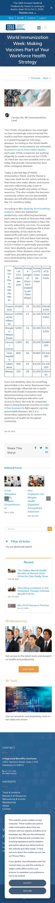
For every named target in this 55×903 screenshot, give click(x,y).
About (5, 805)
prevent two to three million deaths (26, 149)
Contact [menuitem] (31, 18)
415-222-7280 (10, 771)
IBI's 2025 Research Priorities (33, 605)
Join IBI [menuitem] (20, 18)
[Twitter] (41, 448)
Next (45, 78)
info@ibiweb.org (10, 773)
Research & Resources (14, 795)
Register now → (27, 12)
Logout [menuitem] (42, 18)
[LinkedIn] (47, 448)
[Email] (46, 452)
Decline (27, 891)
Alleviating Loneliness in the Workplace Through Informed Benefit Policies (33, 590)
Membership (9, 802)
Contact (6, 808)
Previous (35, 78)
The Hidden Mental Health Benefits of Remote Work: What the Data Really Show (32, 573)
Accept (27, 883)
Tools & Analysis (11, 792)
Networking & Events (14, 799)
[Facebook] (35, 448)
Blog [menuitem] (11, 18)
